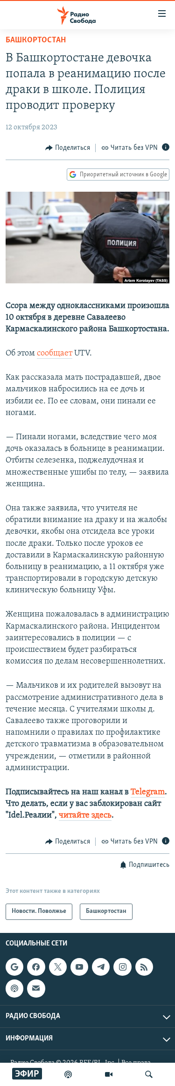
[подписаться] (36, 988)
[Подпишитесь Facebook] (36, 967)
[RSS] (144, 967)
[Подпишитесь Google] (14, 967)
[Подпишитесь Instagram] (122, 967)
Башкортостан (36, 40)
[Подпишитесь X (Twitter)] (58, 967)
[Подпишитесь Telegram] (101, 967)
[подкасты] (68, 1074)
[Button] (67, 148)
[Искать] (149, 1074)
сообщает (54, 353)
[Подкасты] (14, 988)
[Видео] (109, 1074)
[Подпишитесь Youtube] (79, 967)
